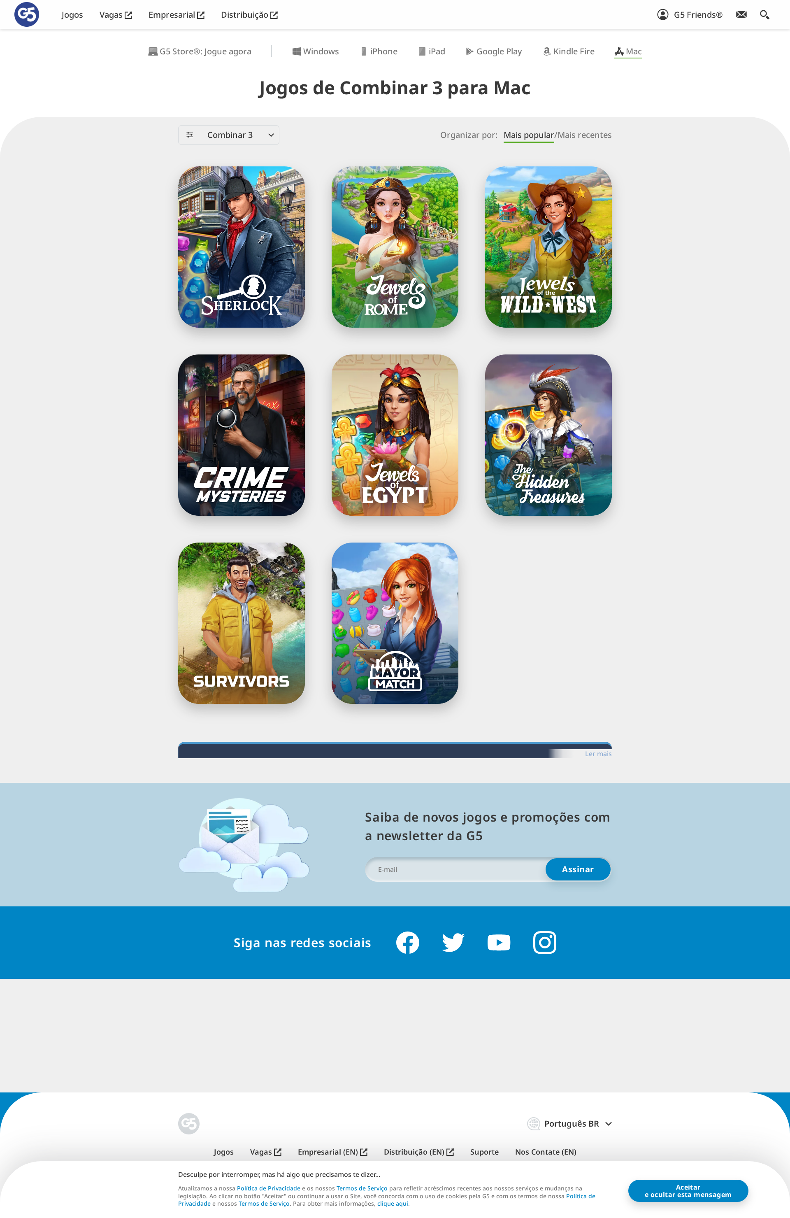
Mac (634, 51)
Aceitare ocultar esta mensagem (688, 1191)
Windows (321, 51)
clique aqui (392, 1203)
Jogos (72, 14)
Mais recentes (585, 135)
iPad (437, 51)
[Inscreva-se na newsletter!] (741, 14)
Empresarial (173, 14)
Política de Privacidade (268, 1188)
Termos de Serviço (362, 1188)
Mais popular (529, 135)
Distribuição (245, 14)
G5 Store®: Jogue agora (205, 51)
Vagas (112, 14)
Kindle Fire (574, 51)
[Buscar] (764, 14)
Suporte (484, 1152)
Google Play (499, 51)
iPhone (383, 51)
